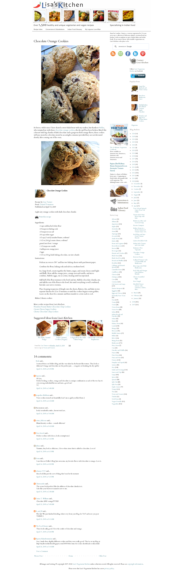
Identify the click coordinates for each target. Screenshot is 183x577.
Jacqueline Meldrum (42, 395)
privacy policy (109, 568)
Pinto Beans (115, 355)
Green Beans (116, 307)
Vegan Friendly (116, 401)
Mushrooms (115, 343)
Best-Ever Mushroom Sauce (142, 97)
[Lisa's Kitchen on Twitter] (135, 56)
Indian (114, 312)
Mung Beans (115, 341)
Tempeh (114, 389)
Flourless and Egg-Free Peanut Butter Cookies (143, 118)
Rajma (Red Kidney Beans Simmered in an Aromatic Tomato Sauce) (118, 167)
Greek (114, 305)
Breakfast (114, 263)
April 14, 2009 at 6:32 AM (45, 401)
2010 (133, 178)
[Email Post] (69, 346)
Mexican (114, 331)
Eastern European (117, 288)
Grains (114, 302)
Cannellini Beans (117, 270)
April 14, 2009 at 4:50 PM (45, 464)
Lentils (114, 326)
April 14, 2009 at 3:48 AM (45, 388)
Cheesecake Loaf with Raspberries (95, 338)
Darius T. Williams (42, 499)
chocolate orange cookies (65, 130)
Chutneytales (40, 484)
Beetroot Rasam (138, 257)
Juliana (38, 446)
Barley (114, 241)
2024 (133, 139)
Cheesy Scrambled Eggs (138, 278)
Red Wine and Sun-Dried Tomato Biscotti (139, 236)
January (136, 298)
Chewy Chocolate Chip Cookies (46, 312)
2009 (133, 181)
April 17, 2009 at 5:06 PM (45, 532)
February (137, 296)
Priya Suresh (40, 433)
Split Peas (115, 384)
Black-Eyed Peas (117, 258)
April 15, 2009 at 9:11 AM (45, 519)
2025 (133, 136)
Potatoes (114, 360)
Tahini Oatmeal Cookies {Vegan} (61, 338)
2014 (133, 167)
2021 (133, 148)
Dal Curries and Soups (118, 284)
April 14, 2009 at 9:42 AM (45, 426)
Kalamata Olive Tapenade (138, 249)
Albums (114, 222)
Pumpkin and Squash (118, 362)
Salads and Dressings (118, 370)
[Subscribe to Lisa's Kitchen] (113, 56)
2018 (133, 156)
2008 (133, 302)
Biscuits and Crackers (118, 253)
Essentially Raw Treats (118, 296)
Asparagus (115, 234)
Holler (101, 128)
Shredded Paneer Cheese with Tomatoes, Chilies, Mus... (139, 286)
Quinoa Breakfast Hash (140, 241)
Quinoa (114, 365)
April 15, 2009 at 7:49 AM (45, 504)
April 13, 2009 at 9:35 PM (45, 369)
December (137, 184)
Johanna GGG (41, 471)
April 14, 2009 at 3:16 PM (45, 439)
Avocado (114, 236)
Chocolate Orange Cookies (138, 253)
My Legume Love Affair (93, 29)
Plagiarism (134, 125)
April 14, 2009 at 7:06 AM (45, 414)
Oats (113, 348)
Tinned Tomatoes (46, 204)
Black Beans (115, 256)
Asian (113, 231)
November (137, 186)
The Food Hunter (42, 526)
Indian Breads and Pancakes (117, 315)
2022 (133, 145)
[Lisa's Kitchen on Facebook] (127, 56)
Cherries (114, 274)
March (136, 293)
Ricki (37, 361)
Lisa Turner (47, 202)
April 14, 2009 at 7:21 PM (45, 477)
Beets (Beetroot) (117, 246)
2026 (133, 134)
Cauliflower (115, 272)
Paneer (114, 353)
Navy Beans (115, 345)
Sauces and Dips (116, 372)
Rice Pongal (137, 281)
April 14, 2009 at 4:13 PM (45, 451)
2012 (133, 173)
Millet (113, 336)
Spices (114, 377)
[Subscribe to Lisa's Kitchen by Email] (120, 56)
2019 (133, 153)
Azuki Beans (115, 239)
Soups (113, 375)
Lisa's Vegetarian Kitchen (81, 564)
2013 (133, 170)
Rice (113, 367)
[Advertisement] (116, 90)
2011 (133, 176)
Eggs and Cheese (117, 293)
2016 (133, 162)
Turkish (114, 397)
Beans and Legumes (118, 243)
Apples (114, 226)
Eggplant (114, 291)
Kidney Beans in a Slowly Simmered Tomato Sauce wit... (140, 230)
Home (71, 556)
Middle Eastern (116, 333)
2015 (133, 164)
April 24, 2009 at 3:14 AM (45, 547)
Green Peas (115, 310)
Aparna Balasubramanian (44, 539)
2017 (133, 159)
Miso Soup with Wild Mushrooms (139, 267)
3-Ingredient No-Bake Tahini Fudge (78, 338)
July (135, 198)
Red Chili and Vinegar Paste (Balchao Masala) (140, 272)
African (114, 219)
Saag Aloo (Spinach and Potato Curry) (143, 88)
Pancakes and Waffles (118, 350)
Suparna (38, 376)
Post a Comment (42, 551)
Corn (113, 279)
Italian (114, 319)
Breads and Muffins (117, 261)
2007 (133, 305)
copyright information (135, 564)
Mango (114, 328)
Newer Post (38, 556)
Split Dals (114, 382)
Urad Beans (115, 399)
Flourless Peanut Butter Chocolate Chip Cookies (52, 307)
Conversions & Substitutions (55, 29)
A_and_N (39, 511)
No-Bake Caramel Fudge (44, 338)
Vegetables (115, 404)
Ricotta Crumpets (138, 225)
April (135, 206)
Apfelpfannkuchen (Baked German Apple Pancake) (143, 108)
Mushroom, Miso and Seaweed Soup (139, 222)
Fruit (113, 300)
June (135, 200)
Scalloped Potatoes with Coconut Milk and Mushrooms (140, 261)
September (137, 192)
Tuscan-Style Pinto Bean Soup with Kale (139, 216)
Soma (38, 458)
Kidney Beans (116, 323)
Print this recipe (45, 217)
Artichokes (115, 229)
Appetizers (115, 224)
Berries (114, 248)
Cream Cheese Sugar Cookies (45, 309)
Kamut (114, 321)
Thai (113, 392)
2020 (133, 150)
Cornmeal (115, 282)
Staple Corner (116, 387)
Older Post (102, 556)
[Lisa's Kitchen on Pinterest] (142, 56)
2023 (133, 142)
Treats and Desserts (49, 348)
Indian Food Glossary (75, 29)
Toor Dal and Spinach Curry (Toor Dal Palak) (139, 210)
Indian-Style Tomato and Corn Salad (139, 244)
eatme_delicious (41, 420)
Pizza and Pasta (116, 358)
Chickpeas (115, 277)
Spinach (114, 380)
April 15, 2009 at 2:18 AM (45, 492)
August (136, 195)
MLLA (114, 338)
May (135, 203)
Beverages (115, 251)
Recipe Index (38, 29)
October (136, 189)
